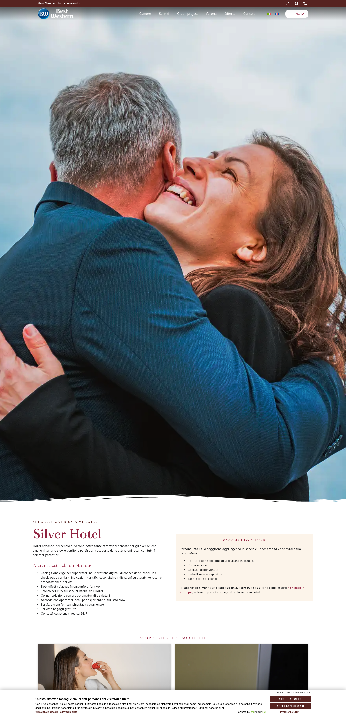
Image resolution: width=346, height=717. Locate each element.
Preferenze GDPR (290, 712)
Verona (211, 13)
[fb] (297, 3)
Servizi (164, 13)
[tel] (305, 3)
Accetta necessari (290, 705)
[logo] (65, 13)
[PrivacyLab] (258, 712)
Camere (145, 13)
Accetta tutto (290, 698)
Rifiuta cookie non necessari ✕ (294, 692)
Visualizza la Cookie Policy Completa (56, 712)
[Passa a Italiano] (269, 13)
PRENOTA (296, 14)
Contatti (249, 13)
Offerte (230, 13)
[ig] (288, 3)
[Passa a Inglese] (277, 13)
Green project (187, 13)
